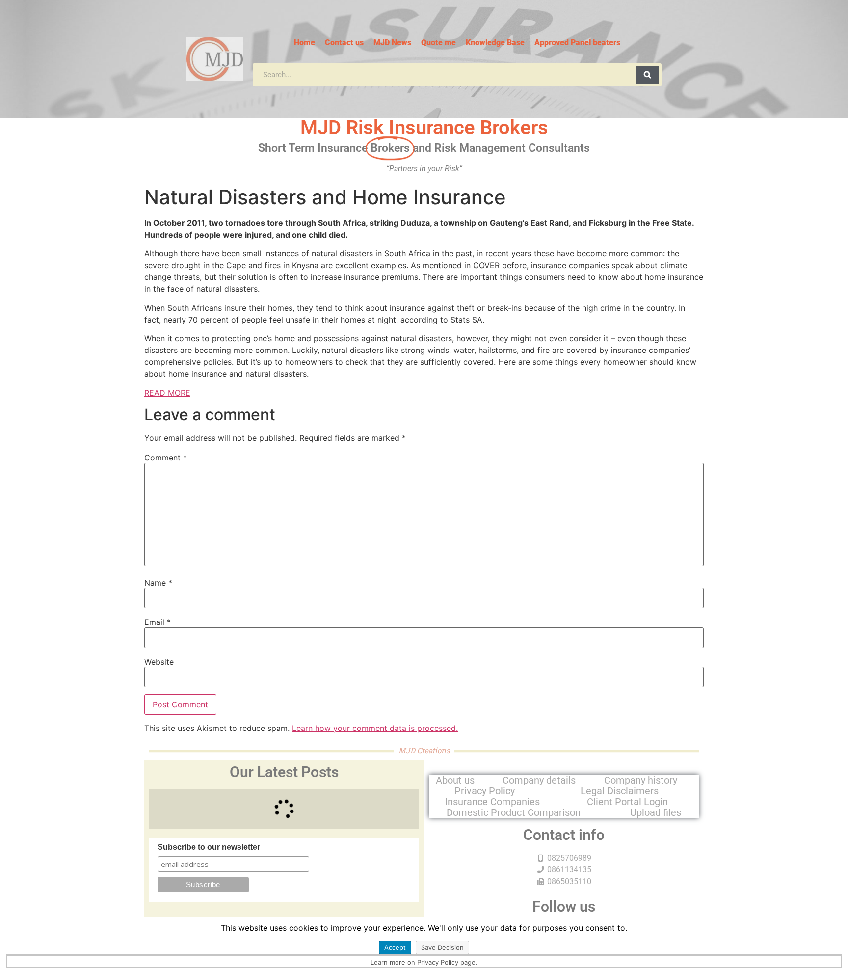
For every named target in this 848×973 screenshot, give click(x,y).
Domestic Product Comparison (514, 812)
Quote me (438, 42)
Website (159, 662)
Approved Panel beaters (577, 42)
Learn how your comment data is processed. (375, 728)
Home (304, 42)
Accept (395, 947)
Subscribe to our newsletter (209, 847)
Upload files (655, 812)
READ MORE (167, 393)
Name (158, 583)
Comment (165, 457)
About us (455, 780)
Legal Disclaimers (620, 790)
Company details (539, 780)
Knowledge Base (495, 42)
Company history (640, 780)
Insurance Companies (492, 801)
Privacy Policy (484, 790)
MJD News (392, 42)
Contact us (344, 42)
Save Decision (442, 947)
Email (157, 622)
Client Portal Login (627, 801)
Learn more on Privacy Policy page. (424, 962)
